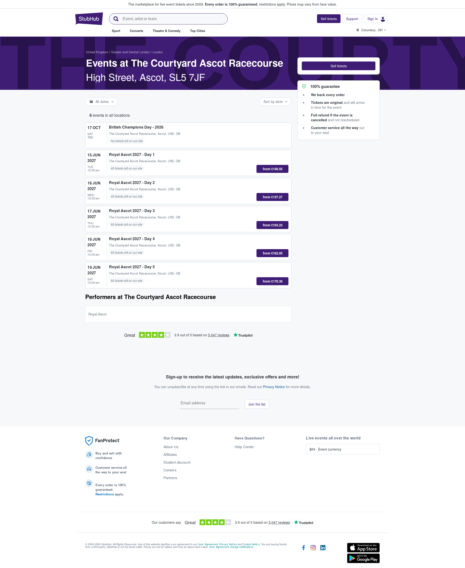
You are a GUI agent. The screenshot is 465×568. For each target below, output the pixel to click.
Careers (170, 470)
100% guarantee (325, 86)
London (158, 52)
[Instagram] (313, 554)
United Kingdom (97, 52)
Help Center (244, 447)
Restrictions (104, 494)
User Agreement (208, 544)
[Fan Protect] (102, 441)
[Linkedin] (323, 554)
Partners (170, 478)
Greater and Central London (130, 52)
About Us (170, 447)
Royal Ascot (97, 314)
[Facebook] (303, 554)
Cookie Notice (251, 544)
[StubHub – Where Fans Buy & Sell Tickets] (89, 18)
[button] (338, 65)
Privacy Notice (274, 386)
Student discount (176, 462)
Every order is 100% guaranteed (245, 4)
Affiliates (170, 454)
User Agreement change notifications (231, 547)
